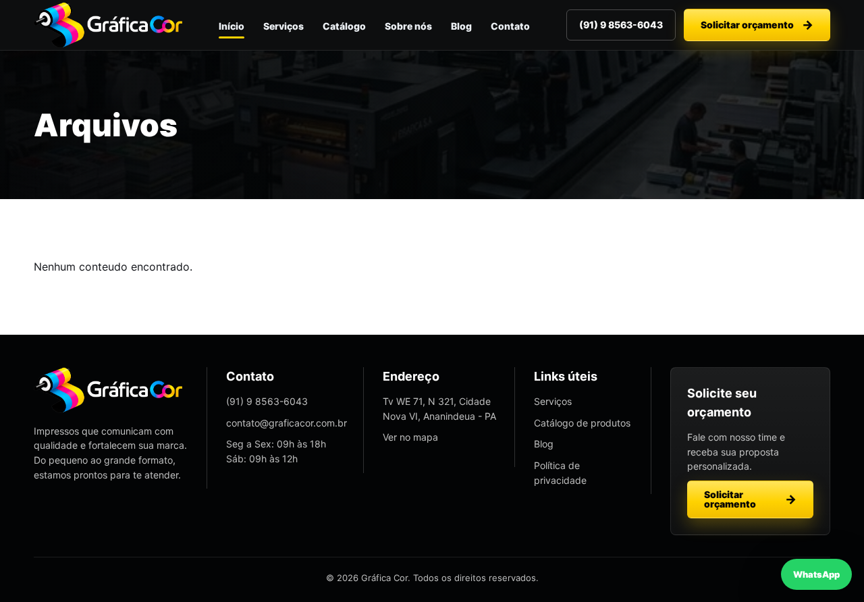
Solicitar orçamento (747, 24)
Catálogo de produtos (582, 423)
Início (231, 26)
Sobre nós (408, 26)
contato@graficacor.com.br (286, 423)
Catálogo (344, 26)
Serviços (283, 26)
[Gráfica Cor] (108, 25)
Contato (510, 26)
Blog (461, 26)
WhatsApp (816, 574)
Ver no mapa (410, 437)
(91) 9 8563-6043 (621, 24)
